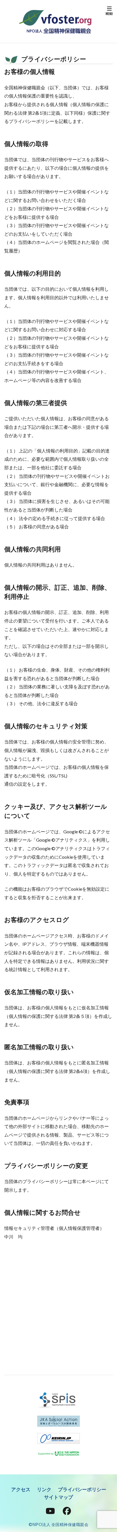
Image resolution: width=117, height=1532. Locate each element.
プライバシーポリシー (82, 1489)
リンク (44, 1489)
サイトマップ (58, 1497)
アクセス (20, 1489)
